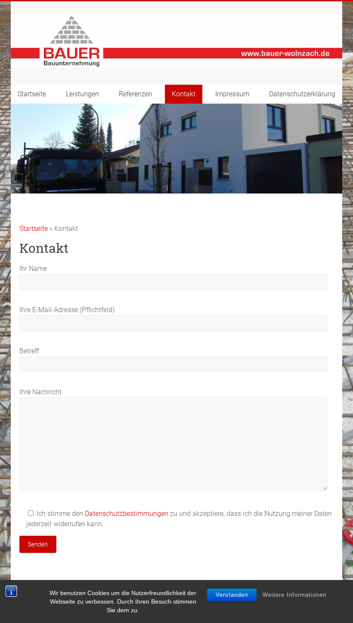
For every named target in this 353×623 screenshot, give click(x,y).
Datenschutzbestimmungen (126, 513)
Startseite (32, 94)
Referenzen (135, 94)
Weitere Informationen (294, 595)
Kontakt (183, 94)
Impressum (232, 94)
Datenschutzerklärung (302, 94)
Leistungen (82, 94)
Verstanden (232, 595)
